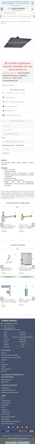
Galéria (3, 367)
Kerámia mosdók (12, 16)
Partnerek (4, 371)
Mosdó (3, 407)
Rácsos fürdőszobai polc (8, 423)
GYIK (2, 362)
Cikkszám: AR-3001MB (8, 85)
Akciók (4, 16)
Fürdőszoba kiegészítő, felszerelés (10, 421)
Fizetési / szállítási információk (9, 355)
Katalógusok (4, 364)
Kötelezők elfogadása (11, 442)
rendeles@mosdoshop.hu (11, 323)
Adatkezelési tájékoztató (8, 390)
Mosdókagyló (5, 405)
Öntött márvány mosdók (25, 16)
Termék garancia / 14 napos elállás (10, 357)
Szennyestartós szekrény (8, 417)
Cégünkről (4, 360)
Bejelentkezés (5, 382)
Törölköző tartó (5, 412)
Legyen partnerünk (6, 379)
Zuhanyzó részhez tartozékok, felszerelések (14, 21)
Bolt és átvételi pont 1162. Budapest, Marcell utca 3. (12, 329)
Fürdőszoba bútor (6, 403)
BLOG (2, 398)
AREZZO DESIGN (9, 73)
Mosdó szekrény (5, 414)
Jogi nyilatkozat (5, 388)
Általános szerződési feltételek (9, 392)
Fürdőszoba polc (5, 400)
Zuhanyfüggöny (5, 419)
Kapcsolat (4, 353)
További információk (18, 440)
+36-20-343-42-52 (9, 326)
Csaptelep (4, 410)
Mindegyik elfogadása (23, 442)
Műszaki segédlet (6, 369)
